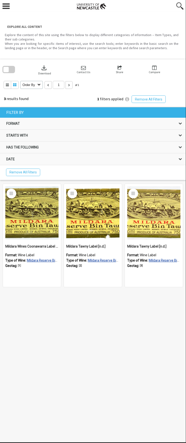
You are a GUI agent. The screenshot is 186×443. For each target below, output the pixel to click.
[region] (93, 143)
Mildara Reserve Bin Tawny (47, 260)
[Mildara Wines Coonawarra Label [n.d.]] (32, 213)
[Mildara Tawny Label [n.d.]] (92, 213)
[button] (83, 69)
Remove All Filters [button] (148, 99)
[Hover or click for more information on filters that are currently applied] (127, 99)
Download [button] (44, 69)
